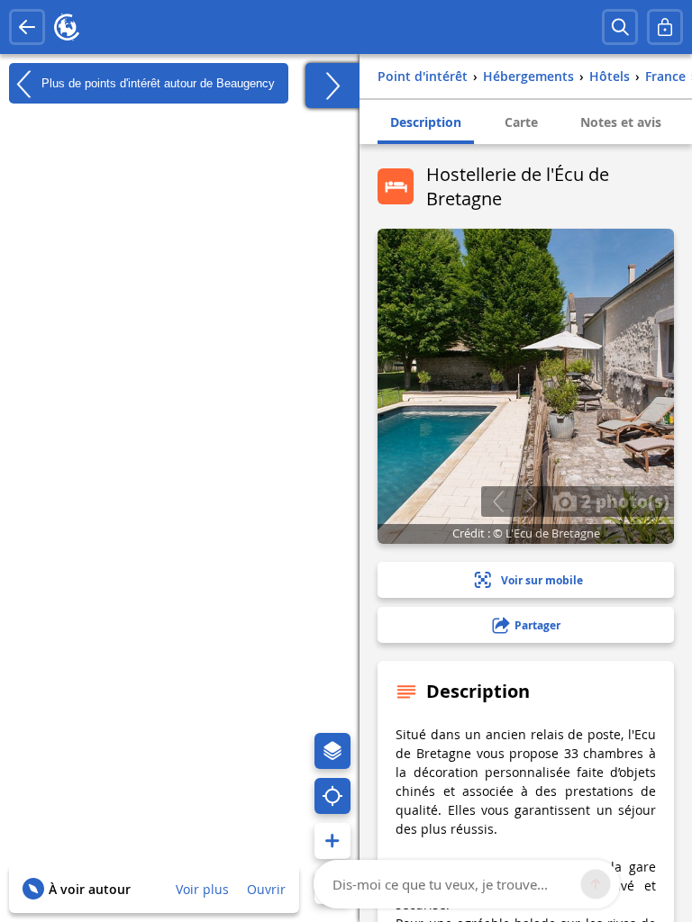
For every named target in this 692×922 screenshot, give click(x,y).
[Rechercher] (620, 27)
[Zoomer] (332, 841)
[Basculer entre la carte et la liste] (332, 85)
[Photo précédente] (497, 501)
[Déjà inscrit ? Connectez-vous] (665, 27)
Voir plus (202, 889)
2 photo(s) (623, 500)
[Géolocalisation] (332, 796)
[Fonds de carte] (332, 751)
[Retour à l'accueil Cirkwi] (66, 27)
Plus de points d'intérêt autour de (156, 82)
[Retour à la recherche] (27, 27)
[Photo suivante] (531, 501)
